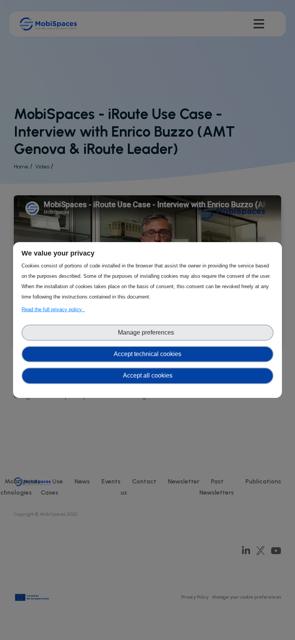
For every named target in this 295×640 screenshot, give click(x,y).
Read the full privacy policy (53, 309)
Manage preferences (147, 332)
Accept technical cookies (147, 354)
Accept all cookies (147, 375)
